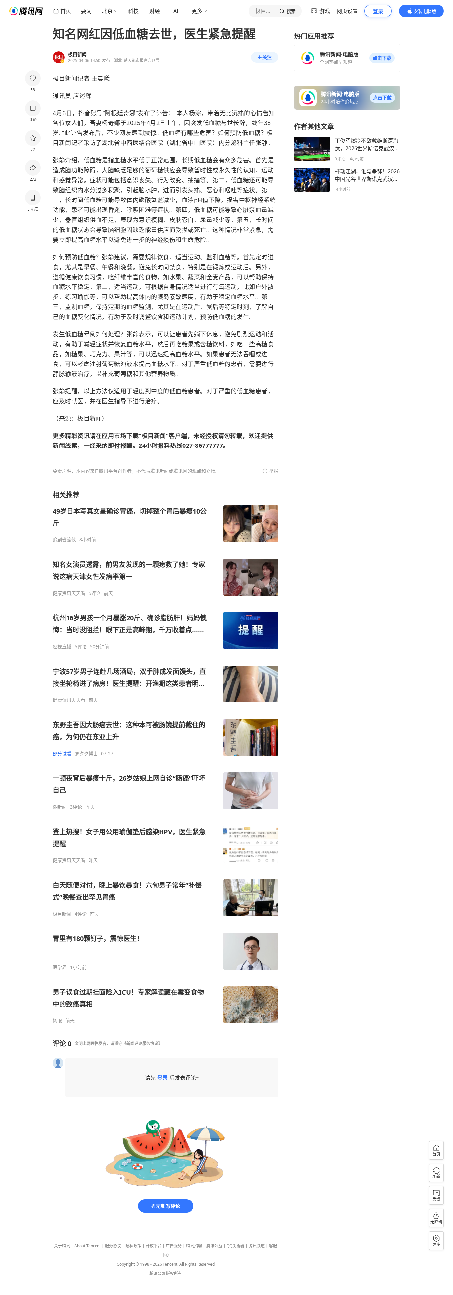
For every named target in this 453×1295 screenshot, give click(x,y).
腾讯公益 (214, 1246)
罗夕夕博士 (86, 753)
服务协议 (113, 1246)
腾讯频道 (257, 1246)
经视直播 (62, 646)
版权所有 (174, 1273)
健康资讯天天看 (69, 593)
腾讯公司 (157, 1273)
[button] (382, 58)
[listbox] (165, 757)
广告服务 (174, 1246)
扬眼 (57, 1020)
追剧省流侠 (64, 539)
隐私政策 (133, 1246)
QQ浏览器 (235, 1246)
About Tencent (87, 1246)
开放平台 (154, 1246)
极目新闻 (62, 914)
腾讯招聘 (194, 1246)
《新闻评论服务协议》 (142, 1043)
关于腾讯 (62, 1246)
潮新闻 (60, 807)
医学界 (60, 967)
